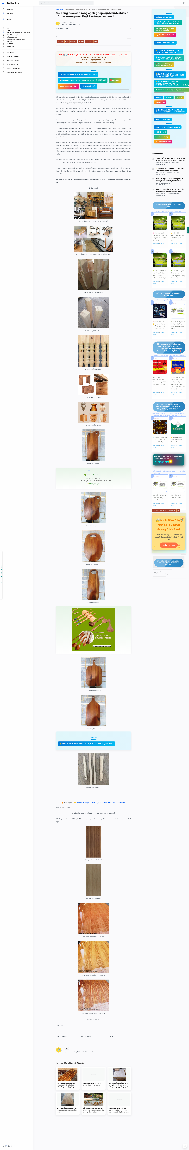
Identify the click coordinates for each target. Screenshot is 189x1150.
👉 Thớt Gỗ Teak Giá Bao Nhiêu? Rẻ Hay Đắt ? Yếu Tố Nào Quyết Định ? (86, 744)
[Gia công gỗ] (61, 1025)
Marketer (73, 41)
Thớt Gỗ (179, 97)
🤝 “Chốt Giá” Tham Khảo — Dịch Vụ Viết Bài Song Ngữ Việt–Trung (168, 51)
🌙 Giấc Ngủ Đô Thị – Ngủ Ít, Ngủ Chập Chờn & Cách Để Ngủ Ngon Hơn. (177, 236)
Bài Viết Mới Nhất (89, 86)
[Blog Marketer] (160, 183)
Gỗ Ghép (169, 97)
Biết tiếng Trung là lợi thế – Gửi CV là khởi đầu (165, 29)
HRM (66, 41)
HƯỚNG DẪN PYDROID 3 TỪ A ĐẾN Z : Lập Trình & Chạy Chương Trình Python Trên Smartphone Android (171, 159)
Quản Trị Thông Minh (163, 119)
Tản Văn (60, 41)
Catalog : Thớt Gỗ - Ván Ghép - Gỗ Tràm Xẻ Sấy (78, 74)
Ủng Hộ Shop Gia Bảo (163, 141)
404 (178, 510)
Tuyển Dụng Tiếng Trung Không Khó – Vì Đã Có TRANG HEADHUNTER (168, 22)
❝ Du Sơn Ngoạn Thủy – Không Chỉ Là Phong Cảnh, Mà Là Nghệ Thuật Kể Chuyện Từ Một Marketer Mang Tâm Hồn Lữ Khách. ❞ (171, 180)
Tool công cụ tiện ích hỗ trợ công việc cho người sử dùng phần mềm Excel (170, 190)
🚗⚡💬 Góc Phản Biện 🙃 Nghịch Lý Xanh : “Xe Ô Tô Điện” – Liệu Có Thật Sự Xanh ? (159, 325)
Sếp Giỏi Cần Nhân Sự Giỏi (165, 35)
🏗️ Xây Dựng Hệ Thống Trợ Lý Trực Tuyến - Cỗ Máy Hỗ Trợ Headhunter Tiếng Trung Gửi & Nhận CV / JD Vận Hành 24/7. (178, 383)
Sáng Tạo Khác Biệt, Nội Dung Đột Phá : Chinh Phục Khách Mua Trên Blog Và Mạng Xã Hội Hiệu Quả (169, 406)
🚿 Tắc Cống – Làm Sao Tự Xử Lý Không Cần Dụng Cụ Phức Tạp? (160, 439)
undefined (156, 243)
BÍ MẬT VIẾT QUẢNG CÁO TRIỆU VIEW (168, 205)
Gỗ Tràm (158, 97)
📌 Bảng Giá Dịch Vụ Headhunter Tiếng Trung (164, 64)
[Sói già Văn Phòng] (161, 193)
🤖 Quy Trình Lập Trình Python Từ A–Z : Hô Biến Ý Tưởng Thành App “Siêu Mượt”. (170, 111)
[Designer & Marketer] (178, 173)
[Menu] (3, 3)
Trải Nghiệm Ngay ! (162, 461)
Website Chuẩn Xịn (162, 137)
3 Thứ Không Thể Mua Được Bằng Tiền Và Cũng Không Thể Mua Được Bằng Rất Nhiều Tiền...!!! (168, 562)
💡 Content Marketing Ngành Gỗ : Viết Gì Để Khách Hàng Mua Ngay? (170, 169)
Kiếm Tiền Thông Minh (159, 510)
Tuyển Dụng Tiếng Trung (164, 17)
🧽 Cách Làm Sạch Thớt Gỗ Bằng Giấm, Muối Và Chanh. (176, 439)
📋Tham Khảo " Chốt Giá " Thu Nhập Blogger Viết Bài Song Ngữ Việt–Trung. (169, 58)
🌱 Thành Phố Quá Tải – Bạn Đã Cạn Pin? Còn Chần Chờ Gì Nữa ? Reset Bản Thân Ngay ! (160, 274)
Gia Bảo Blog (13, 3)
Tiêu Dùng (89, 41)
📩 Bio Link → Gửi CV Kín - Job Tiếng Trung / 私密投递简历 (83, 80)
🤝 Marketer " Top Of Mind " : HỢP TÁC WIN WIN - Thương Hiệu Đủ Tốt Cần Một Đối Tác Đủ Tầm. (170, 75)
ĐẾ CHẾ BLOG (161, 132)
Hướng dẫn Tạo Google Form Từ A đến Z (177, 496)
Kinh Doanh (172, 510)
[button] (42, 3)
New (95, 41)
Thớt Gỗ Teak (160, 102)
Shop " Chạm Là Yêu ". (68, 86)
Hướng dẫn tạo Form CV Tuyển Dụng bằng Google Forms (159, 497)
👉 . (100, 802)
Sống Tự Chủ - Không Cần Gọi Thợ (168, 127)
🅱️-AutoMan (115, 80)
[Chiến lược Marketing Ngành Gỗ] (164, 173)
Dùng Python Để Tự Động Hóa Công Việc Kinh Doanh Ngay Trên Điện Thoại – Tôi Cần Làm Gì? (160, 382)
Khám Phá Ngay (169, 545)
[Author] (64, 24)
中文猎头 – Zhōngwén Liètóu (165, 42)
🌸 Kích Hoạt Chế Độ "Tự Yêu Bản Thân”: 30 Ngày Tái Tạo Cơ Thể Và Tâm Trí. (160, 236)
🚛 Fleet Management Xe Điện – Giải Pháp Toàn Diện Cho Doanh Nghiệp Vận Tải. (178, 325)
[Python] (158, 162)
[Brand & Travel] (167, 183)
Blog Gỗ (81, 41)
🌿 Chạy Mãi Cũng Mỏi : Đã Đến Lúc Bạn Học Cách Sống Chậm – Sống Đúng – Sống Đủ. (178, 274)
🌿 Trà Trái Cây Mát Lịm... (93, 475)
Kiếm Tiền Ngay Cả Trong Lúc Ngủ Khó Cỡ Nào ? (169, 294)
